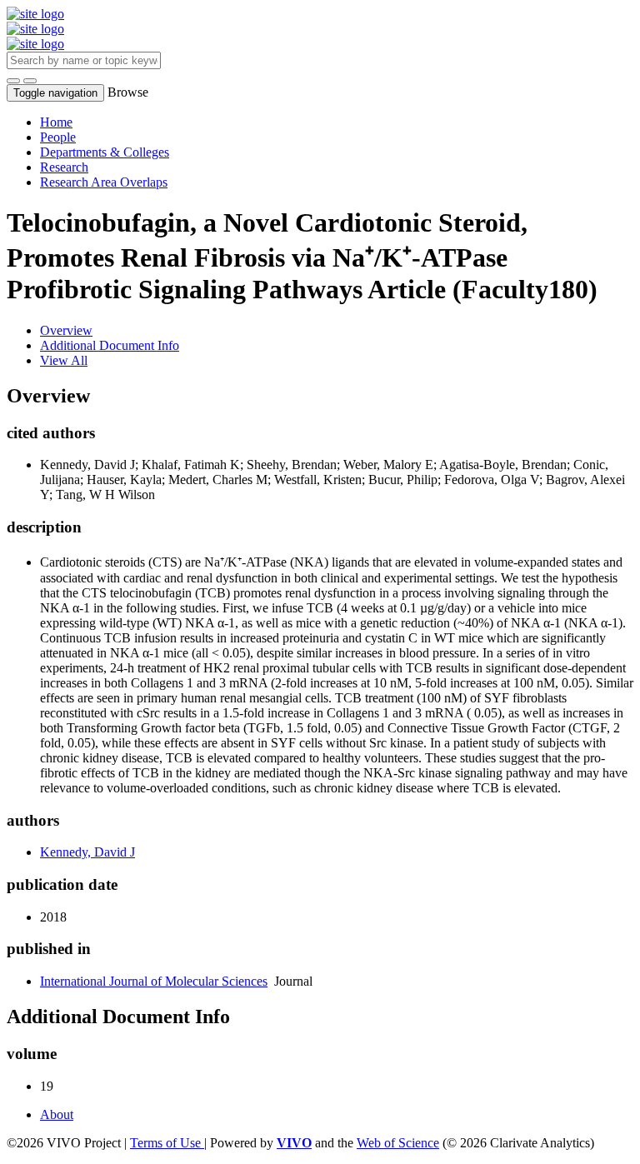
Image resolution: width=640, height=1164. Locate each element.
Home (56, 122)
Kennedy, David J (87, 852)
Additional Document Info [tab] (109, 345)
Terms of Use (167, 1143)
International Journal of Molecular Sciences (154, 981)
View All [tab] (64, 360)
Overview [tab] (66, 330)
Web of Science (398, 1143)
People (58, 137)
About (56, 1114)
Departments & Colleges (104, 152)
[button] (13, 80)
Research (64, 167)
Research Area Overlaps (104, 182)
